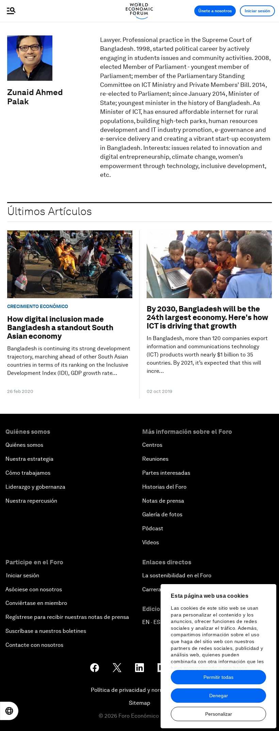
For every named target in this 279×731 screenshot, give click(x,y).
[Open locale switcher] (9, 711)
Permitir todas (218, 677)
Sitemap (139, 703)
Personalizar (218, 714)
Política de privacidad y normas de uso (139, 690)
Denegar (218, 695)
